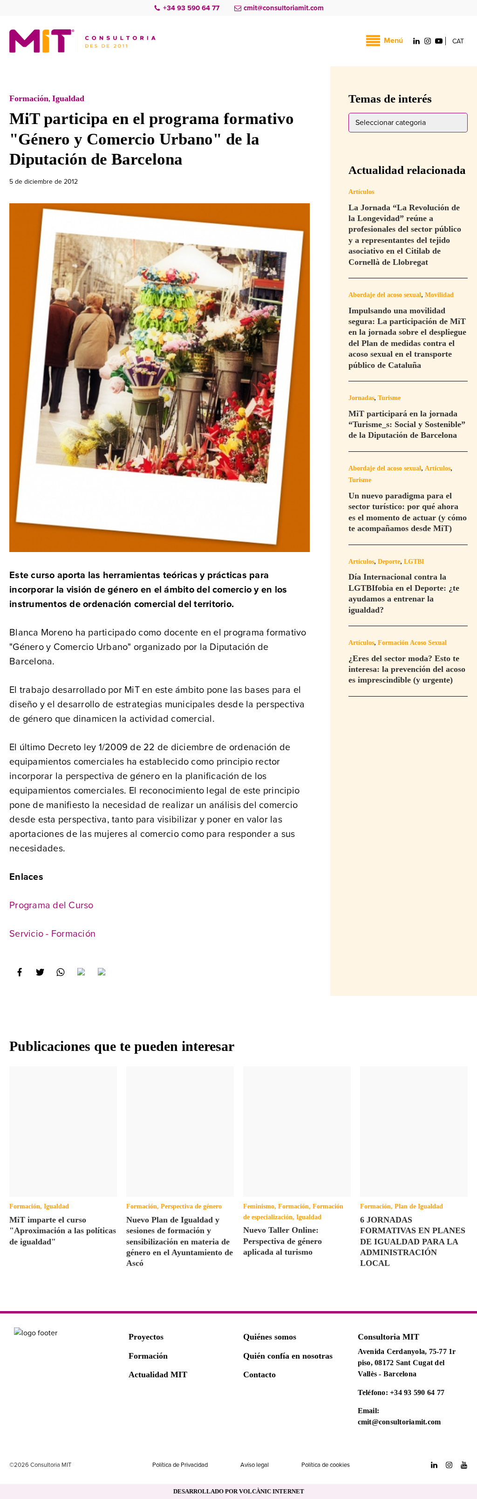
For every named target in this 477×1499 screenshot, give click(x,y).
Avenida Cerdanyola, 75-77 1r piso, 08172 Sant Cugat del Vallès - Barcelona (407, 1362)
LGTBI (414, 561)
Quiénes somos (269, 1336)
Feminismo (258, 1206)
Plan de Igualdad (419, 1206)
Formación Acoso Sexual (412, 642)
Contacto (259, 1374)
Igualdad (68, 98)
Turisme (389, 397)
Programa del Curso (51, 905)
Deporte (389, 561)
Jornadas (361, 397)
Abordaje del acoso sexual (384, 294)
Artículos (361, 191)
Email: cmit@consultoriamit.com (399, 1416)
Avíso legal (254, 1465)
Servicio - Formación (52, 933)
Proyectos (146, 1336)
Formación (28, 98)
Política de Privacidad (180, 1465)
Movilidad (439, 294)
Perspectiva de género (191, 1206)
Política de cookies (325, 1465)
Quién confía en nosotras (288, 1356)
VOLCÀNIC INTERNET (271, 1491)
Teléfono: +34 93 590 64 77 (401, 1392)
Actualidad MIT (158, 1374)
